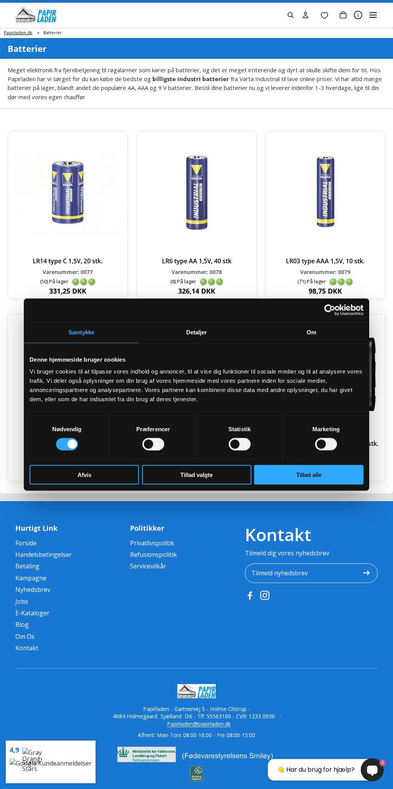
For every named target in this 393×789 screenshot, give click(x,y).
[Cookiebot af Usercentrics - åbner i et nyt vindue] (329, 310)
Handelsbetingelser (43, 554)
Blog (22, 624)
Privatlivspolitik (152, 543)
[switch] (153, 444)
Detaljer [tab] (196, 332)
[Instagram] (264, 595)
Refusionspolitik (153, 554)
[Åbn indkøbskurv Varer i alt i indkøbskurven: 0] (343, 15)
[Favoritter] (324, 15)
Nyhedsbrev (32, 589)
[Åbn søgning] (290, 15)
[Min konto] (305, 15)
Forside (25, 543)
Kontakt (26, 648)
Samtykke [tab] (81, 332)
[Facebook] (249, 595)
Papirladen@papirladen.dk (199, 724)
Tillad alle (309, 475)
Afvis (84, 475)
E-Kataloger (32, 613)
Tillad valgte (196, 475)
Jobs (21, 601)
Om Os (25, 636)
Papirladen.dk (18, 32)
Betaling (27, 566)
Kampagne (30, 578)
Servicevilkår (148, 566)
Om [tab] (311, 332)
